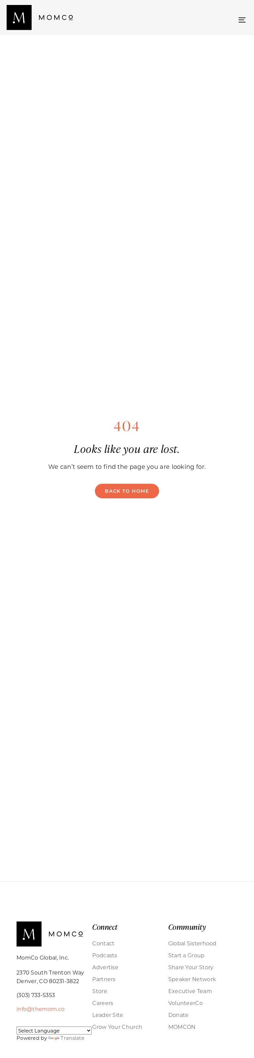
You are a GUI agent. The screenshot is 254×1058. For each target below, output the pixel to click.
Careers (102, 1002)
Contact (103, 943)
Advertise (105, 967)
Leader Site (107, 1014)
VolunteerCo (185, 1002)
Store (99, 990)
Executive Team (190, 990)
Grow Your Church (117, 1026)
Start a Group (186, 955)
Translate (72, 1037)
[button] (241, 19)
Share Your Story (191, 967)
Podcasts (104, 955)
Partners (103, 978)
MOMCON (182, 1026)
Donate (178, 1014)
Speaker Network (192, 978)
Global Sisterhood (192, 943)
